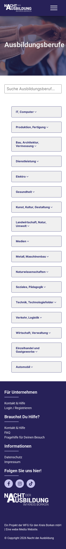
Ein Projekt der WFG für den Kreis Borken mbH (32, 525)
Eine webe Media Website (21, 529)
